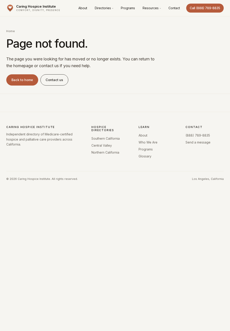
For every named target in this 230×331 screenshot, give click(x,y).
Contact (174, 8)
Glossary (145, 156)
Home (10, 31)
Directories (103, 8)
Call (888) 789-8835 (205, 8)
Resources (151, 8)
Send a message (198, 142)
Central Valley (101, 145)
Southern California (105, 138)
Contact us (54, 80)
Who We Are (148, 142)
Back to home (22, 80)
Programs (128, 8)
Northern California (105, 152)
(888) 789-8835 (198, 135)
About (82, 8)
